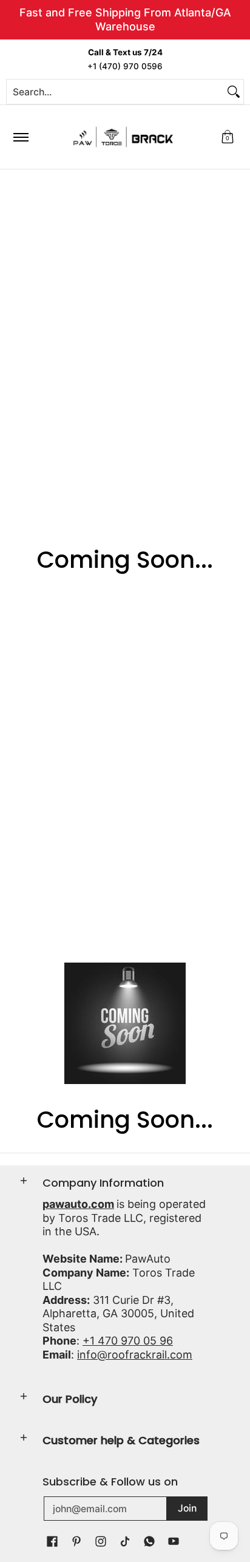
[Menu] (20, 137)
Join (187, 1508)
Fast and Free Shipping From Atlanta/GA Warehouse (125, 19)
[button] (227, 137)
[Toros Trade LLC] (123, 137)
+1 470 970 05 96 (128, 1340)
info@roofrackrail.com (134, 1354)
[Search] (233, 92)
